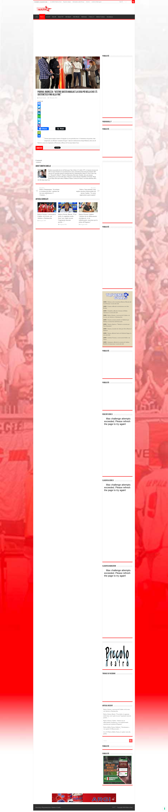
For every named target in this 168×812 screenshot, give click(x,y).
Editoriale (84, 17)
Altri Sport (68, 17)
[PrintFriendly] (68, 132)
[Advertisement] (84, 37)
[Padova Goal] (47, 8)
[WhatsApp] (68, 116)
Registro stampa (67, 2)
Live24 (48, 17)
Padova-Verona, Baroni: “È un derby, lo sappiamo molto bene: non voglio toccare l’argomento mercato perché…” (67, 218)
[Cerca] (133, 1)
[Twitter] (68, 106)
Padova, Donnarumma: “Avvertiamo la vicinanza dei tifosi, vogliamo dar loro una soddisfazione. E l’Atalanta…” (49, 191)
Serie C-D (60, 17)
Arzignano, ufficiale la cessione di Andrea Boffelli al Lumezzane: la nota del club (116, 343)
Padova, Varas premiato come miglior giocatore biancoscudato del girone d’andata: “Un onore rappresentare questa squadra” (86, 191)
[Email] (68, 110)
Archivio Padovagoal (96, 2)
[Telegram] (68, 122)
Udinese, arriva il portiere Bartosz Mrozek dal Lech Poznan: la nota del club (117, 302)
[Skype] (68, 119)
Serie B (54, 17)
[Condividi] (68, 135)
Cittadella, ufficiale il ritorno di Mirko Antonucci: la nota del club (115, 311)
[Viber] (68, 125)
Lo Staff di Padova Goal (55, 2)
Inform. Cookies (100, 17)
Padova (42, 17)
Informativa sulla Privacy (78, 2)
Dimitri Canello (42, 98)
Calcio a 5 (91, 17)
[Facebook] (121, 2)
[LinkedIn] (68, 113)
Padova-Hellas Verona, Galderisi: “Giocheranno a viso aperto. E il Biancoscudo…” (116, 728)
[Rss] (120, 2)
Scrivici (88, 2)
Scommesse (110, 17)
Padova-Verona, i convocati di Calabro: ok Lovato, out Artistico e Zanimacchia (47, 216)
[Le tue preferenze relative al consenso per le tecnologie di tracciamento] (164, 808)
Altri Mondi (76, 17)
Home (36, 16)
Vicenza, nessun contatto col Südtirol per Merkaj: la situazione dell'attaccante (116, 320)
